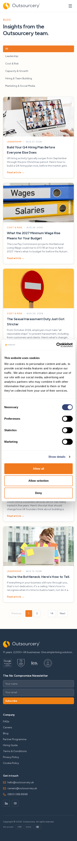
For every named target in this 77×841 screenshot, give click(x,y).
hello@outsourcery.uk (20, 782)
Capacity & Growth (16, 71)
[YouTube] (15, 803)
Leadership (11, 56)
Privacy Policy (11, 757)
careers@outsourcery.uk (22, 788)
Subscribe (11, 700)
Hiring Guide (10, 745)
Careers (7, 727)
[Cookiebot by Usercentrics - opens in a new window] (56, 345)
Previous (16, 613)
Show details (56, 456)
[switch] (67, 419)
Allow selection (38, 480)
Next (62, 613)
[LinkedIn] (6, 803)
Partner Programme (14, 739)
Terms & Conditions (15, 751)
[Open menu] (70, 6)
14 (51, 613)
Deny (38, 492)
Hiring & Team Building (18, 78)
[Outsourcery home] (21, 6)
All (6, 48)
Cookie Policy (11, 763)
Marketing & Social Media (20, 85)
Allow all (38, 468)
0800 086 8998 (17, 794)
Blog (5, 733)
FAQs (6, 721)
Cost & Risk (12, 63)
